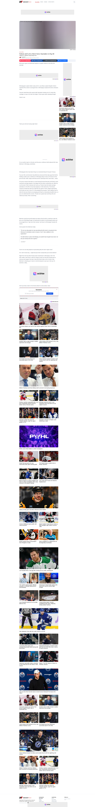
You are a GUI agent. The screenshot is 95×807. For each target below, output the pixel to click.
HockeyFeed (23, 57)
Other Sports (41, 801)
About (53, 798)
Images (40, 800)
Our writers (54, 799)
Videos (40, 799)
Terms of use (54, 800)
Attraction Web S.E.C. (25, 802)
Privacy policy (54, 801)
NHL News (41, 798)
